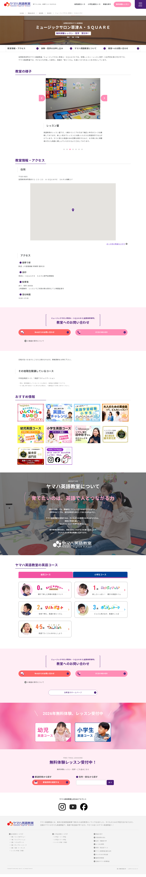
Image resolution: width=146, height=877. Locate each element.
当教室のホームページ (73, 692)
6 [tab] (79, 149)
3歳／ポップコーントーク (19, 845)
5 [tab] (76, 149)
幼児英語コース (79, 4)
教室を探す (107, 4)
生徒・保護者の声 (101, 841)
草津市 (49, 13)
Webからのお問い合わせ (45, 332)
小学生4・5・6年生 (60, 839)
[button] (73, 210)
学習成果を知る (100, 837)
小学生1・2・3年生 (60, 837)
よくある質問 (100, 844)
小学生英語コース (94, 4)
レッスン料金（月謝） (18, 850)
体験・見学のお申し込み (52, 48)
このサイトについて (133, 868)
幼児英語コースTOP (17, 834)
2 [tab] (67, 149)
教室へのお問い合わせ (118, 48)
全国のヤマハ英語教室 (102, 861)
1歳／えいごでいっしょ (18, 839)
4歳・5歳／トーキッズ (18, 848)
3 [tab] (70, 149)
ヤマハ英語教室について (86, 48)
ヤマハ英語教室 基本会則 (103, 851)
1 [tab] (64, 149)
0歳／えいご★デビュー (18, 837)
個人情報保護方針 (121, 868)
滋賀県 (41, 13)
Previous (42, 98)
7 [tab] (82, 149)
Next (104, 98)
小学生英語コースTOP (61, 834)
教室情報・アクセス (16, 48)
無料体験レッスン (122, 4)
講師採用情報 (100, 858)
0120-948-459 (101, 332)
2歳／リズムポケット (17, 842)
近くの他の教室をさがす (116, 244)
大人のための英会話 (102, 854)
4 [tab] (73, 149)
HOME (22, 13)
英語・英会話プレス (102, 847)
